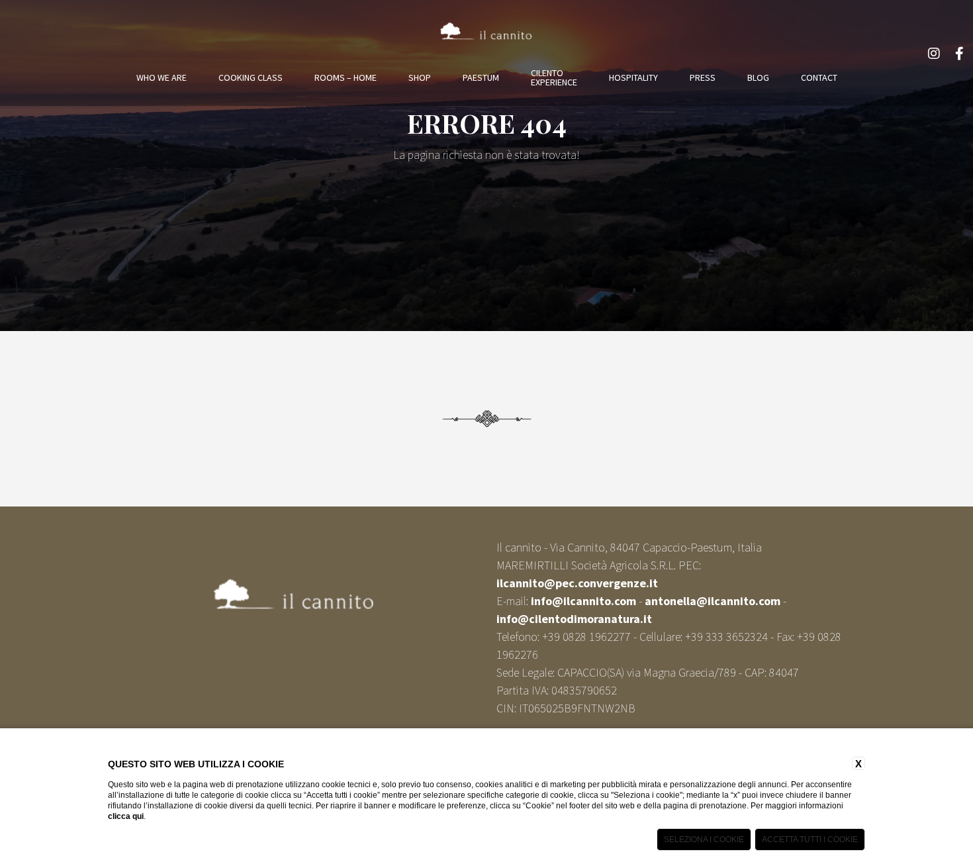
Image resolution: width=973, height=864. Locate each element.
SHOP (419, 77)
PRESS (703, 77)
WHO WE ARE (161, 77)
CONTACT (819, 77)
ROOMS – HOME (345, 77)
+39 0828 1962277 (586, 636)
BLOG (758, 77)
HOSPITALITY (633, 77)
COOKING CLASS (250, 77)
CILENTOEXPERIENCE (554, 77)
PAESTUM (481, 77)
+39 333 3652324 (726, 636)
